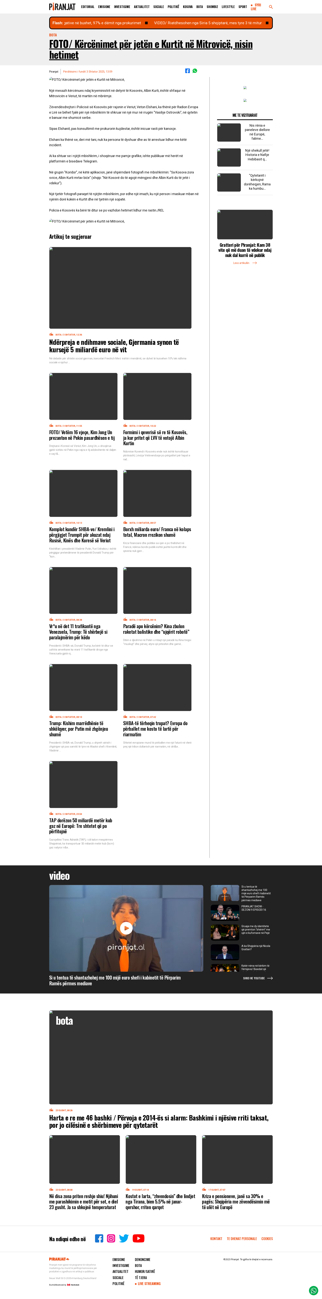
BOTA (199, 6)
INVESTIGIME (122, 6)
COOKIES (267, 1238)
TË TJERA (141, 1277)
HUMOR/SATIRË (145, 1271)
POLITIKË (173, 6)
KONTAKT (216, 1238)
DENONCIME (142, 1259)
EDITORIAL (87, 6)
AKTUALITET (142, 6)
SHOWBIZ (212, 6)
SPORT (243, 6)
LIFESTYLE (228, 6)
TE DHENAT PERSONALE (242, 1238)
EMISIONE (104, 6)
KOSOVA (188, 6)
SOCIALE (158, 6)
